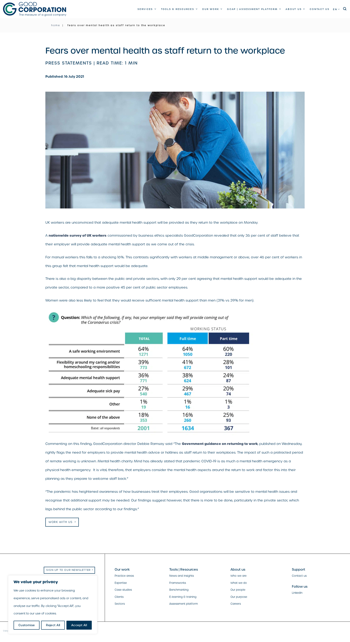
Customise (26, 625)
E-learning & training (182, 597)
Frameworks (177, 583)
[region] (52, 604)
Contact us (320, 9)
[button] (345, 9)
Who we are (238, 576)
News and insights (181, 576)
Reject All (53, 625)
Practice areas (124, 576)
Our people (237, 590)
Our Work (210, 9)
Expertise (121, 583)
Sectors (120, 603)
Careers (235, 603)
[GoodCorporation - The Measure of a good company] (34, 9)
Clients (119, 597)
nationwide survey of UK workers (78, 235)
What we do (238, 583)
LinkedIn (297, 593)
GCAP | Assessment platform (252, 9)
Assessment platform (183, 603)
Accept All (79, 625)
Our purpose (238, 597)
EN (335, 9)
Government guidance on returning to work (220, 443)
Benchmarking (179, 590)
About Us (294, 9)
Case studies (123, 590)
